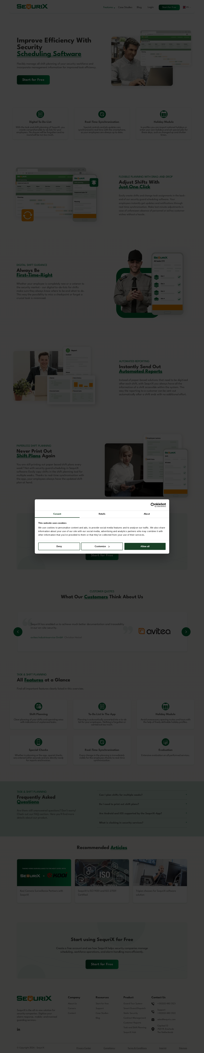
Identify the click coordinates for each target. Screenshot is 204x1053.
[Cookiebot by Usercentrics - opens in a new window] (153, 505)
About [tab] (147, 514)
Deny (59, 546)
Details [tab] (102, 514)
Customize (100, 546)
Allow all (145, 546)
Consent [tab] (57, 514)
